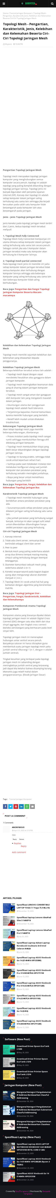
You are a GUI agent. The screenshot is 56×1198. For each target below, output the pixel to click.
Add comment (19, 852)
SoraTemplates (22, 1191)
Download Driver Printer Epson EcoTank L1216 (32, 1073)
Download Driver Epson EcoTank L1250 (33, 1047)
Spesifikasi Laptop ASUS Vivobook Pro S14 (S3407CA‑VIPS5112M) (34, 984)
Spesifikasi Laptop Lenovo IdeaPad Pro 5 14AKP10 (34, 931)
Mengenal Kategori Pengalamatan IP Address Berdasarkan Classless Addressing (34, 1124)
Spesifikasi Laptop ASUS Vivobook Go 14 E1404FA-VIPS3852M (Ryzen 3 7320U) (34, 1161)
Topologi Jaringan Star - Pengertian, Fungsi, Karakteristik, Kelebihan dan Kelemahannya (27, 596)
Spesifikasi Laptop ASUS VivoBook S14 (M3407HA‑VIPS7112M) (34, 1022)
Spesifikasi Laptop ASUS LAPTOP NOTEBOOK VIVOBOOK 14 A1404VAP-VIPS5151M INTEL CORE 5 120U (34, 1147)
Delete (21, 839)
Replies (17, 843)
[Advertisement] (28, 137)
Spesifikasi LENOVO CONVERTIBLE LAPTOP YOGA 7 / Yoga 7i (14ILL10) (33, 906)
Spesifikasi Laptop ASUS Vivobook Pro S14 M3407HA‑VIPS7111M (34, 972)
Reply (15, 839)
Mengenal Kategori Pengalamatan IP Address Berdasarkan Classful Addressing (34, 1095)
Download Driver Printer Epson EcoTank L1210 (32, 1060)
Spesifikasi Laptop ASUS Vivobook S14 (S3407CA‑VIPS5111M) (34, 997)
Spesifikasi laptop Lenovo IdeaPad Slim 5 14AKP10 (34, 919)
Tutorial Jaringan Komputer (21, 13)
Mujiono (8, 44)
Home (5, 13)
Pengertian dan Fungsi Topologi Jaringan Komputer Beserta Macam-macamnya (26, 292)
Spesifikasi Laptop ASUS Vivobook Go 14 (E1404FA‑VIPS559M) (34, 959)
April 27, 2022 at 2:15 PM (23, 830)
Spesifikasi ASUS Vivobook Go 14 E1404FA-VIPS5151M (33, 1175)
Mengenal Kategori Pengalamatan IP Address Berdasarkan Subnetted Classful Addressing (34, 1109)
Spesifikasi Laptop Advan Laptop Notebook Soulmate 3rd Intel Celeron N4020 (33, 945)
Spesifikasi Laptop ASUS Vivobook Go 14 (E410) (34, 1010)
